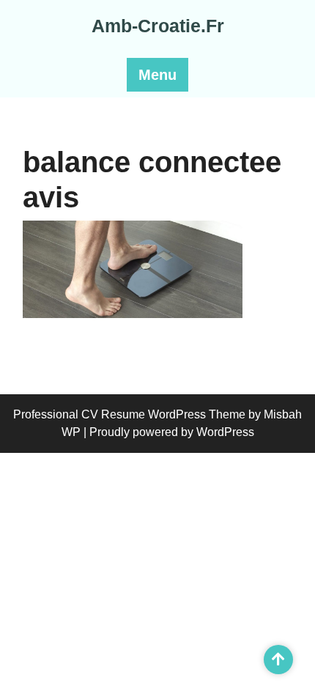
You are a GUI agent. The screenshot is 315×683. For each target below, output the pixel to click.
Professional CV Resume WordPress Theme (129, 414)
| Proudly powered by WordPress (169, 432)
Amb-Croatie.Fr (158, 25)
